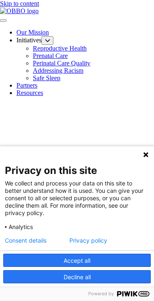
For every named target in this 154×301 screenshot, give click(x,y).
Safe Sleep (46, 77)
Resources (29, 92)
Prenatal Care (50, 55)
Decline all (77, 276)
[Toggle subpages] (47, 40)
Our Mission (32, 32)
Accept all (77, 260)
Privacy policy (88, 240)
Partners (26, 85)
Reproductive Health (60, 48)
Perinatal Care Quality (61, 63)
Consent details (25, 240)
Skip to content (19, 3)
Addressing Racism (58, 70)
